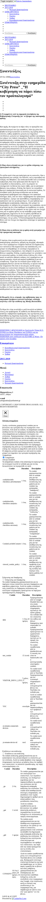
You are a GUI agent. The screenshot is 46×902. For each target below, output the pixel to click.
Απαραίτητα (9, 458)
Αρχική (7, 372)
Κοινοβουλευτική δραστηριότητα (21, 20)
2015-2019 (9, 7)
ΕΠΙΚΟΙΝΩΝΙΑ (11, 22)
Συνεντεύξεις (14, 14)
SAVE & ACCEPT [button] (9, 896)
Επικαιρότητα (7, 343)
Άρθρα (12, 18)
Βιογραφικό (9, 375)
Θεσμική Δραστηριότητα (18, 10)
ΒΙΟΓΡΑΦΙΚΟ (10, 5)
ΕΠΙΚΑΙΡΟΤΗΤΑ (12, 12)
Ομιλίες (12, 16)
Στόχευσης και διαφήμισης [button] (12, 577)
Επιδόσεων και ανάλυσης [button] (11, 751)
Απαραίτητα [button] (6, 455)
